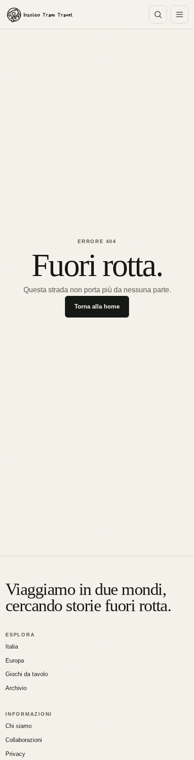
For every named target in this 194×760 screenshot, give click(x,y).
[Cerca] (158, 14)
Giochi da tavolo (26, 674)
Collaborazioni (23, 740)
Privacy (15, 754)
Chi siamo (18, 726)
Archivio (16, 688)
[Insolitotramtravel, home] (71, 14)
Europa (14, 660)
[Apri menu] (180, 14)
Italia (11, 646)
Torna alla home (97, 306)
